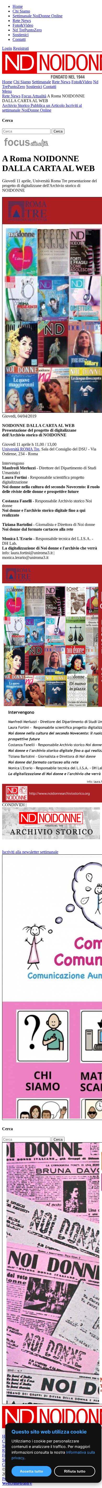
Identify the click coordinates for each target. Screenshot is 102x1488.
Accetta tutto (31, 1471)
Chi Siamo (21, 11)
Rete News (22, 20)
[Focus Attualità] (25, 146)
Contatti (19, 39)
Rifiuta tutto (75, 1471)
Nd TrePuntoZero (27, 30)
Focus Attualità (33, 96)
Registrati (21, 48)
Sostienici (21, 34)
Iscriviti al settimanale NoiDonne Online (42, 107)
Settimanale (41, 82)
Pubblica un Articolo (48, 105)
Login (7, 48)
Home (18, 6)
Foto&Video (23, 25)
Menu (7, 91)
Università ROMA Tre (20, 449)
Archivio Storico (16, 105)
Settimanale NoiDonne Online (38, 16)
